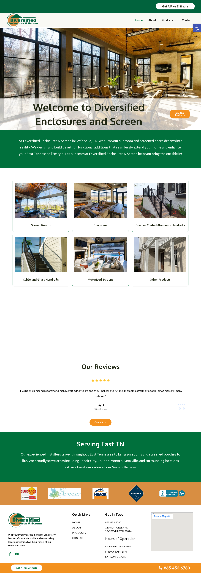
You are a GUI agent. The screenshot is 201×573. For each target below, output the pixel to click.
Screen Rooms (41, 225)
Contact (187, 20)
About (152, 20)
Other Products (160, 279)
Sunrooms (100, 225)
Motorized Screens (100, 279)
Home (139, 20)
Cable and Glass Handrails (41, 279)
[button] (197, 28)
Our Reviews (100, 366)
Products (167, 20)
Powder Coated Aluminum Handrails (160, 225)
